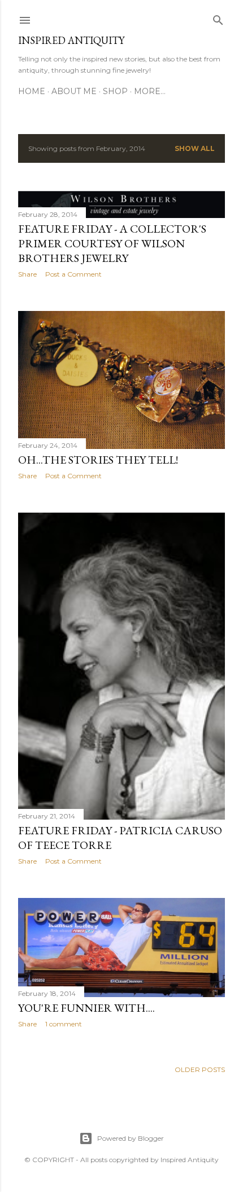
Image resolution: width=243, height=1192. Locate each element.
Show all (195, 148)
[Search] (218, 18)
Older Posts (200, 1069)
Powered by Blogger (130, 1138)
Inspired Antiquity (71, 40)
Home (31, 91)
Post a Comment (73, 274)
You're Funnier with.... (86, 1007)
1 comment (63, 1024)
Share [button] (27, 274)
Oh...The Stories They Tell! (98, 459)
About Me (74, 91)
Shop (115, 91)
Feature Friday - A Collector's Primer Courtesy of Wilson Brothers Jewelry (112, 243)
